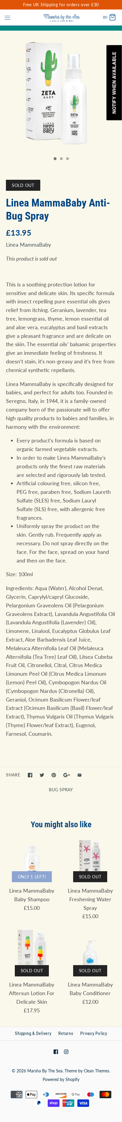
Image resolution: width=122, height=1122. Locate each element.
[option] (61, 92)
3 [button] (67, 159)
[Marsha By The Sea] (61, 17)
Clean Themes (96, 1070)
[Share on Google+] (66, 775)
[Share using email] (79, 775)
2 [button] (61, 159)
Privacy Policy (93, 1033)
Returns (65, 1033)
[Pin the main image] (54, 775)
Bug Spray (61, 789)
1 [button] (55, 159)
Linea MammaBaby (28, 244)
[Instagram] (66, 1051)
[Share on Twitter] (42, 775)
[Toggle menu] (7, 17)
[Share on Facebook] (30, 775)
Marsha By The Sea (44, 1070)
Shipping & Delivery (33, 1033)
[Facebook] (56, 1051)
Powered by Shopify (61, 1079)
